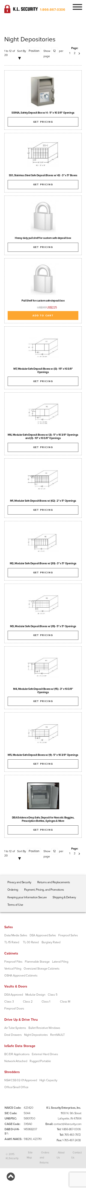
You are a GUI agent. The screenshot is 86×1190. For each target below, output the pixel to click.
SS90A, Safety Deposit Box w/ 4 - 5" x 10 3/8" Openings (43, 112)
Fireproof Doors (14, 1008)
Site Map (30, 1155)
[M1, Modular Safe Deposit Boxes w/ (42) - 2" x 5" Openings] (43, 479)
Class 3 (9, 1002)
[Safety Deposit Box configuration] (43, 667)
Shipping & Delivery (64, 897)
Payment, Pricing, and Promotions (44, 890)
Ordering (12, 890)
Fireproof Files (13, 962)
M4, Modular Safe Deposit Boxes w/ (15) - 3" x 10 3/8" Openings (43, 690)
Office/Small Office (16, 1087)
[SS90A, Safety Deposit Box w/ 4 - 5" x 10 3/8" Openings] (43, 91)
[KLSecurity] (21, 11)
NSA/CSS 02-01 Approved (20, 1080)
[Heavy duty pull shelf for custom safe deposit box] (43, 216)
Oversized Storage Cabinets (41, 969)
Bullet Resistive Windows (44, 1028)
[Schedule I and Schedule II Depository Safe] (43, 796)
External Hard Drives (45, 1054)
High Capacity (48, 1080)
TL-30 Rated (31, 942)
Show (46, 51)
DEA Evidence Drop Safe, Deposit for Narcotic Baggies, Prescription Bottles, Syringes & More (43, 819)
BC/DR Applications (16, 1054)
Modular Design (35, 995)
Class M (65, 1002)
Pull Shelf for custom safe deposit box (43, 300)
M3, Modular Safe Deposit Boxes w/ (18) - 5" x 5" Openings (43, 626)
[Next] (79, 53)
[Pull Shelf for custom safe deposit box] (43, 279)
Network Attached (15, 1061)
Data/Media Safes (15, 935)
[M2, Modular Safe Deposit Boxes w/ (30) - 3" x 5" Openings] (43, 542)
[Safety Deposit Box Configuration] (43, 733)
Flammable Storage (37, 962)
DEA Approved (13, 995)
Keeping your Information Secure (27, 897)
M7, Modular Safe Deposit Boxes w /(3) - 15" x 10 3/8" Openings (43, 370)
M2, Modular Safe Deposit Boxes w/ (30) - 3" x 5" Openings (43, 563)
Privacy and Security (19, 882)
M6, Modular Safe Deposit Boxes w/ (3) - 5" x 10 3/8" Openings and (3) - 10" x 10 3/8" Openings (43, 436)
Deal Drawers (13, 1035)
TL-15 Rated (11, 942)
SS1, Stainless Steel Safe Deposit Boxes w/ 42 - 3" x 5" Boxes (43, 175)
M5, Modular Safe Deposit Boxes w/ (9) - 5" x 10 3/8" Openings (43, 755)
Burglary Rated (51, 942)
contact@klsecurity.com (67, 1124)
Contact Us (76, 1155)
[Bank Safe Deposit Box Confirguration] (43, 604)
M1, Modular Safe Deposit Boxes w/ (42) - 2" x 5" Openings (43, 500)
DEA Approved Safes (43, 935)
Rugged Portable (40, 1061)
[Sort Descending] (19, 58)
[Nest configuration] (43, 153)
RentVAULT (57, 1035)
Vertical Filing (12, 969)
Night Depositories (36, 1035)
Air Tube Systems (15, 1028)
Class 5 (52, 995)
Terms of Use (15, 905)
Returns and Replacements (53, 882)
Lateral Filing (60, 962)
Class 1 (46, 1002)
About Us (61, 1155)
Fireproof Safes (68, 935)
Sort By (21, 51)
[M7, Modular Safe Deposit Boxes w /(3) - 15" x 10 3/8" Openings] (43, 347)
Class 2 (27, 1002)
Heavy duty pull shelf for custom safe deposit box (43, 238)
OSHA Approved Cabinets (21, 975)
